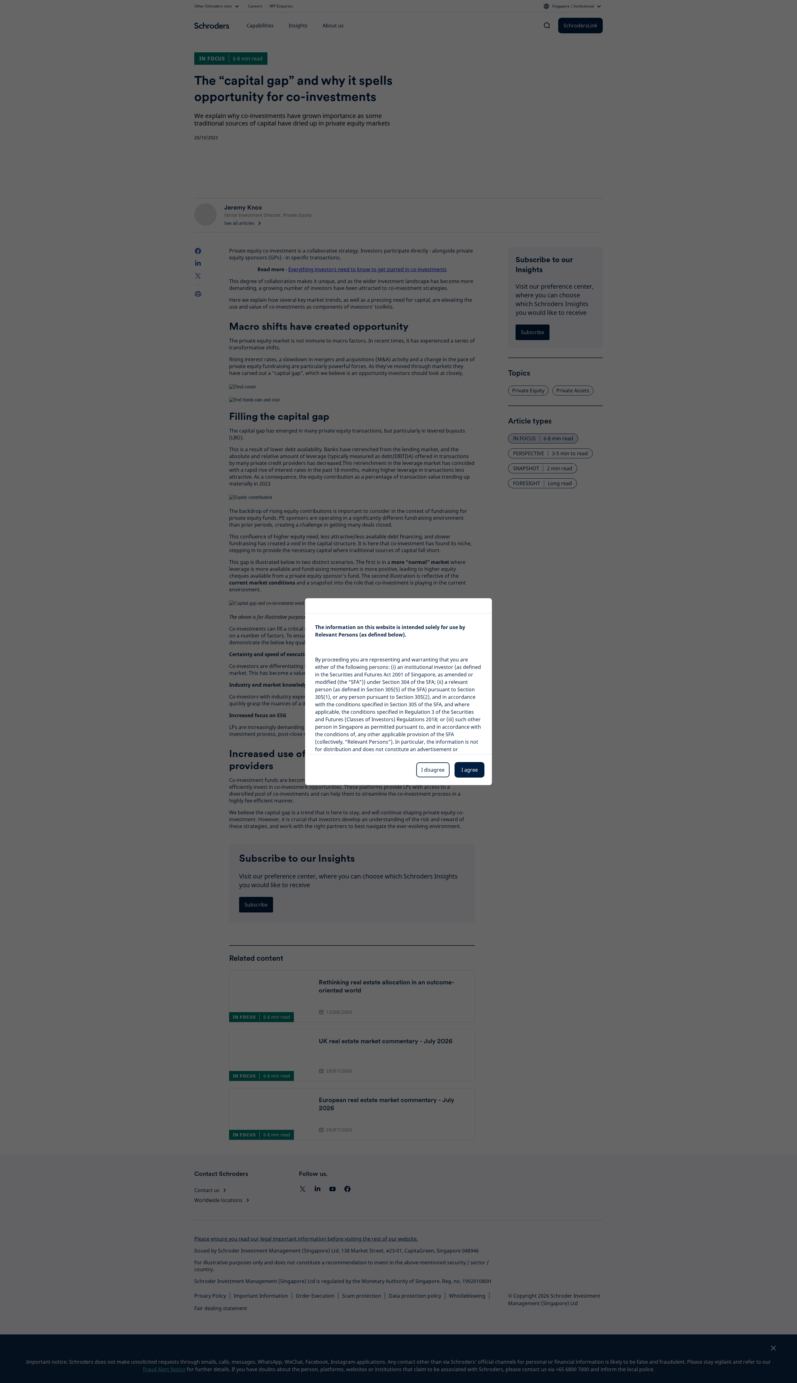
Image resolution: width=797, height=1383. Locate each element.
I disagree (433, 769)
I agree (469, 769)
